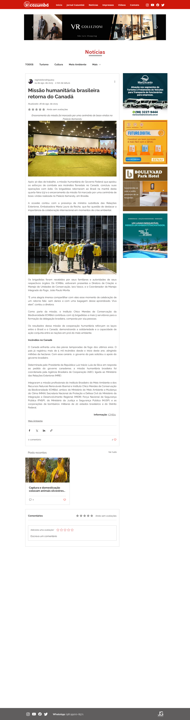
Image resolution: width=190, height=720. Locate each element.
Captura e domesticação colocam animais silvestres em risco (46, 489)
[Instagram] (147, 5)
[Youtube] (152, 5)
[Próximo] (157, 27)
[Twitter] (163, 5)
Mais (95, 64)
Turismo (44, 64)
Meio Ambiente (77, 64)
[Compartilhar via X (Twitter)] (36, 430)
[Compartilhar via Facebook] (29, 430)
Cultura (58, 64)
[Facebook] (158, 5)
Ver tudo (112, 452)
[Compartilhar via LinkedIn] (44, 430)
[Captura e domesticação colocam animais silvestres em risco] (47, 470)
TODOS (29, 64)
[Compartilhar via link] (51, 430)
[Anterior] (33, 27)
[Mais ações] (115, 81)
